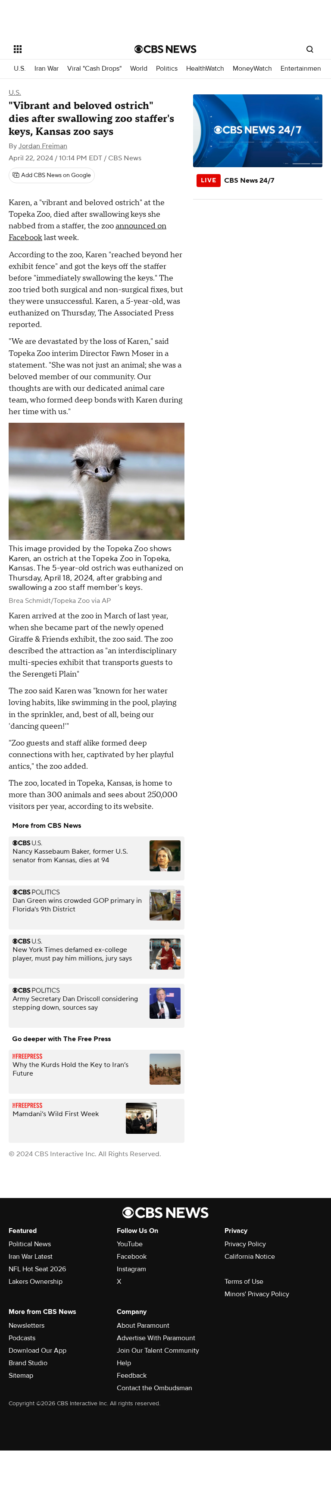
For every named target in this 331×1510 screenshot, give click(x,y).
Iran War (46, 69)
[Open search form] (310, 49)
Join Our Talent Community (158, 1350)
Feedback (132, 1375)
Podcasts (22, 1338)
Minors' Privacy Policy (257, 1294)
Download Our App (37, 1350)
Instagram (131, 1269)
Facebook (132, 1256)
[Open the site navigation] (64, 49)
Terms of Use (244, 1281)
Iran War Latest (31, 1256)
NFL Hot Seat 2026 (37, 1269)
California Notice (250, 1256)
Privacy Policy (245, 1244)
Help (124, 1363)
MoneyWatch (252, 69)
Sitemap (21, 1375)
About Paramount (143, 1325)
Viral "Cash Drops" (94, 69)
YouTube (130, 1244)
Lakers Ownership (35, 1281)
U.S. (20, 69)
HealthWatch (205, 69)
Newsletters (26, 1325)
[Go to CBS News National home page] (165, 49)
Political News (30, 1244)
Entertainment (302, 69)
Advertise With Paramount (156, 1338)
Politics (167, 69)
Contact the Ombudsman (154, 1388)
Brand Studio (28, 1363)
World (138, 69)
